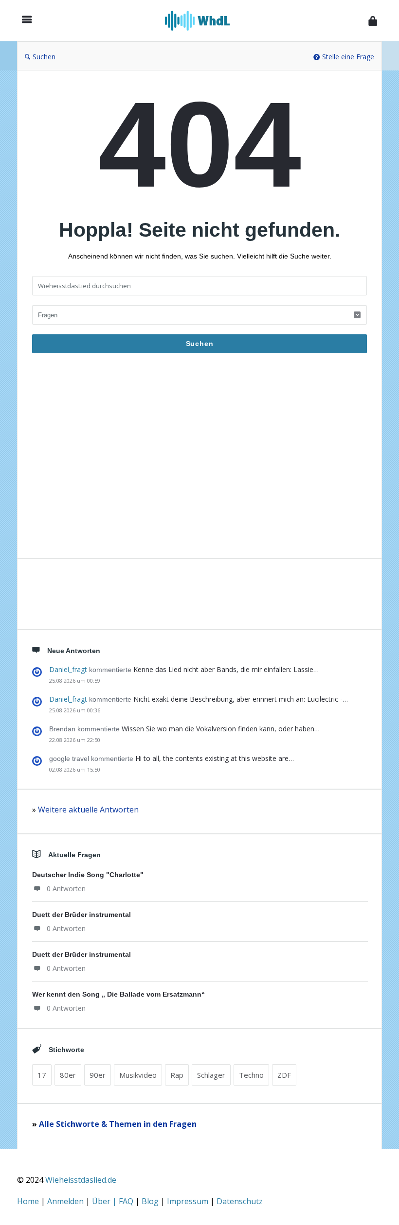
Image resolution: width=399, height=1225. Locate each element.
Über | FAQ (113, 1201)
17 (41, 1075)
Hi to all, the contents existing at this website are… (214, 758)
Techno (251, 1075)
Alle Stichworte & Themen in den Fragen (118, 1124)
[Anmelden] (372, 20)
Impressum (188, 1201)
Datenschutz (240, 1201)
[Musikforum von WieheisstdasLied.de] (202, 20)
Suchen (44, 56)
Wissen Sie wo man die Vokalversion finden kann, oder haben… (221, 728)
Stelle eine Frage (348, 56)
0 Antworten (66, 888)
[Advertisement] (199, 461)
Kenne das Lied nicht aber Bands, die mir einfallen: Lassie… (226, 669)
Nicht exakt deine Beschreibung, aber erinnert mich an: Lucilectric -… (240, 699)
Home (29, 1201)
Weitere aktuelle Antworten (88, 809)
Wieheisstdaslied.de (80, 1179)
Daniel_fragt (68, 669)
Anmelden (66, 1201)
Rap (176, 1075)
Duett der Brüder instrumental (81, 914)
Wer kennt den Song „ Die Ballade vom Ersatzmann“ (118, 994)
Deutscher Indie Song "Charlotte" (88, 875)
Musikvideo (138, 1075)
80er (68, 1075)
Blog (151, 1201)
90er (98, 1075)
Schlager (211, 1075)
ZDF (284, 1075)
